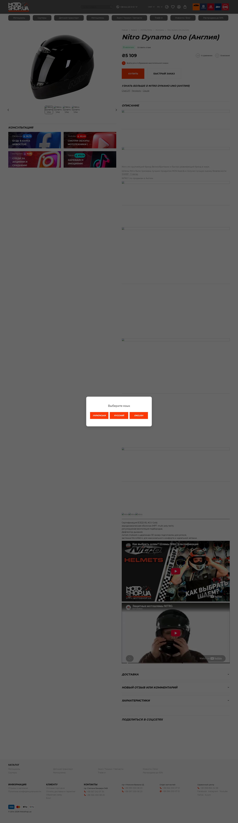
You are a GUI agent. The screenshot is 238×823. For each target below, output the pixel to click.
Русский (119, 415)
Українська (99, 415)
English (138, 415)
